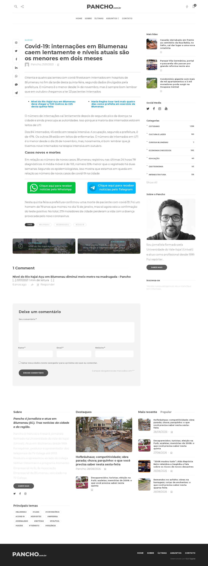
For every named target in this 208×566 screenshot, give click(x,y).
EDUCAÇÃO (171, 158)
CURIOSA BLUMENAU (171, 142)
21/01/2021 (48, 64)
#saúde (19, 526)
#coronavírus (52, 512)
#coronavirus (62, 225)
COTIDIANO (35, 243)
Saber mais (156, 267)
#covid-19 (80, 225)
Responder (48, 284)
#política (54, 521)
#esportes (36, 517)
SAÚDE (29, 40)
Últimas (98, 18)
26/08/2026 (160, 470)
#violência (50, 526)
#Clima (36, 512)
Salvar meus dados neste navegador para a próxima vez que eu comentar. (59, 363)
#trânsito (34, 526)
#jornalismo (22, 521)
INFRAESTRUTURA (171, 174)
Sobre (88, 18)
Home (79, 18)
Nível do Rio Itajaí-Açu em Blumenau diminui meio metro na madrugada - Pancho (72, 276)
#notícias (39, 521)
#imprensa (52, 517)
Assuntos (111, 18)
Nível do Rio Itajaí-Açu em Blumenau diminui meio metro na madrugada (48, 248)
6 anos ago (19, 284)
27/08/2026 (160, 452)
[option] (170, 65)
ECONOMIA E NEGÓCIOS (171, 150)
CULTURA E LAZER (171, 134)
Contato (127, 18)
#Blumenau (44, 225)
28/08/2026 (94, 468)
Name (21, 348)
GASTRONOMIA (171, 166)
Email (60, 348)
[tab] (147, 412)
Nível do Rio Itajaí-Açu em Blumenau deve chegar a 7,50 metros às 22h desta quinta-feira (104, 248)
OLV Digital (190, 558)
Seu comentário (28, 319)
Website (100, 348)
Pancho (36, 64)
